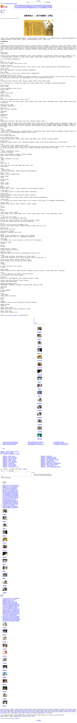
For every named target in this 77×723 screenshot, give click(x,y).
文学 (31, 712)
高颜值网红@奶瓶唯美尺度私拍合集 (10, 601)
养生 (51, 5)
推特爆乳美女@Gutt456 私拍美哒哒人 (10, 487)
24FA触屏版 (38, 720)
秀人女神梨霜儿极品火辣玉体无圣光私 (10, 493)
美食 (31, 6)
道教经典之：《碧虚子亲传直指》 (47, 460)
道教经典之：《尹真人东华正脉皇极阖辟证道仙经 (51, 466)
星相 (28, 6)
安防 (39, 6)
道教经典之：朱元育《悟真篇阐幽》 (10, 462)
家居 (42, 5)
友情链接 (17, 718)
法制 (24, 7)
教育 (21, 7)
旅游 (30, 6)
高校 (22, 7)
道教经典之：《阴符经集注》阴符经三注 (49, 462)
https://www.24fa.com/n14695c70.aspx (12, 315)
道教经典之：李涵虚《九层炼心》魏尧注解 (49, 464)
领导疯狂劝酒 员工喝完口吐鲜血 (9, 444)
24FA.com (38, 722)
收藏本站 (2, 716)
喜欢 (4, 448)
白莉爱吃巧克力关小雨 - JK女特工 (9, 599)
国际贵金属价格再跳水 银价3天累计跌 (35, 442)
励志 (37, 7)
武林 (48, 7)
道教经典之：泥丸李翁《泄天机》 (9, 464)
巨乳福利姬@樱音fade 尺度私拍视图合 (10, 494)
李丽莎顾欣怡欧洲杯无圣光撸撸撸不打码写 (11, 611)
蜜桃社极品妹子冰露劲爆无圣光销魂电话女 (11, 613)
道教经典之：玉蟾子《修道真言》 (9, 460)
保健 (48, 5)
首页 (15, 5)
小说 (45, 711)
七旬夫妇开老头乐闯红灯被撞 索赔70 (10, 442)
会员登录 (7, 3)
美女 (49, 711)
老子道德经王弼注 (11, 453)
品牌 (12, 710)
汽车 (37, 6)
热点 (17, 6)
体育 (17, 7)
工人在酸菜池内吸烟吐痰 (58, 442)
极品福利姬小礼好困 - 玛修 (8, 600)
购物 (42, 710)
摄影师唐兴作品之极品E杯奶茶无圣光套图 (11, 604)
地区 (50, 712)
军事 (26, 7)
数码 (51, 6)
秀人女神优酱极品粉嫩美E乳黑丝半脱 (10, 500)
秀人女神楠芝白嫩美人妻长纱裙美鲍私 (10, 504)
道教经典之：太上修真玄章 (46, 456)
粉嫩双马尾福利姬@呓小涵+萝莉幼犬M (10, 507)
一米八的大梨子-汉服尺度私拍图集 (10, 614)
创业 (21, 6)
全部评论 (25, 469)
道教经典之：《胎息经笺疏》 (9, 463)
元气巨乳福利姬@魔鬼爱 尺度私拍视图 (10, 495)
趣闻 (24, 6)
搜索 (49, 2)
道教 (49, 7)
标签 (1, 596)
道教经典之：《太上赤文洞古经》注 (48, 465)
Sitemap (33, 716)
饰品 (8, 710)
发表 (9, 477)
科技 (40, 6)
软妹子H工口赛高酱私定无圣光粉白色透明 (11, 609)
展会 (9, 711)
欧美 (54, 711)
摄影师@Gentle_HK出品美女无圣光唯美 (11, 486)
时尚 (39, 5)
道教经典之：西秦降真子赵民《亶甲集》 (49, 457)
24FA (42, 722)
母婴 (44, 5)
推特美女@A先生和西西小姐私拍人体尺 (11, 497)
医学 (15, 6)
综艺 (48, 6)
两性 (40, 7)
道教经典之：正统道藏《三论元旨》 (10, 458)
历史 (46, 7)
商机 (30, 5)
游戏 (28, 7)
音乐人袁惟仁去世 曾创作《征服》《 (35, 443)
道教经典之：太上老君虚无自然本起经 (48, 458)
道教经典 (5, 453)
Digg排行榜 (15, 3)
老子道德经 (17, 453)
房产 (35, 6)
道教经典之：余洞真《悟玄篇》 (9, 456)
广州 (46, 712)
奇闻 (22, 6)
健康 (49, 5)
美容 (35, 5)
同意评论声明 (5, 477)
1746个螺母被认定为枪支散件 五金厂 (60, 444)
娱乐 (42, 6)
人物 (15, 7)
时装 (37, 5)
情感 (42, 7)
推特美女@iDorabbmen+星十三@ (9, 499)
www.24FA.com (12, 718)
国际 (21, 5)
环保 (1, 711)
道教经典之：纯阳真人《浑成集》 (7, 452)
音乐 (49, 6)
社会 (33, 6)
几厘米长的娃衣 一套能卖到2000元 (60, 443)
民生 (22, 5)
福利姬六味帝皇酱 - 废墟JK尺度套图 (10, 603)
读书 (65, 711)
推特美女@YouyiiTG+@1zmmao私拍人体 (11, 485)
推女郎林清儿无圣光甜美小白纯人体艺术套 (11, 616)
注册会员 (11, 3)
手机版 (39, 1)
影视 (44, 6)
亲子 (46, 5)
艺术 (39, 7)
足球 (19, 7)
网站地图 (15, 716)
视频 (46, 6)
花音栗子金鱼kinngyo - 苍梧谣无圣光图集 (11, 610)
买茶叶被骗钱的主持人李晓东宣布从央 (35, 444)
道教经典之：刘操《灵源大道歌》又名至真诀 (9, 451)
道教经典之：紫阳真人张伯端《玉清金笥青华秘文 (51, 463)
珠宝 (40, 5)
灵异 (26, 6)
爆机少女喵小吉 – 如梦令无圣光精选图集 (11, 617)
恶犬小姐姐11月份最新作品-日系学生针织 (11, 606)
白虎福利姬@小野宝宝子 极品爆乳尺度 (10, 501)
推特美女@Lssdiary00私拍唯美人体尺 (10, 489)
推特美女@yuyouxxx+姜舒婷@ (9, 505)
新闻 (19, 5)
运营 (33, 7)
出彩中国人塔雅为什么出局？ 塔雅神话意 (11, 598)
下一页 (35, 323)
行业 (24, 5)
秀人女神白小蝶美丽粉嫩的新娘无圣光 (10, 492)
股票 (28, 5)
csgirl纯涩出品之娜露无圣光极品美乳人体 (11, 605)
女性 (31, 5)
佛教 (51, 7)
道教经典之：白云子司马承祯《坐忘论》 (11, 466)
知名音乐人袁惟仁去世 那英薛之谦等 (10, 443)
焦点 (17, 5)
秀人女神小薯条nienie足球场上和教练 (10, 498)
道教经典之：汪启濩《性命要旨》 (9, 465)
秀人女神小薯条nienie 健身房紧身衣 (10, 488)
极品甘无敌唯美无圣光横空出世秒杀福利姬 (11, 619)
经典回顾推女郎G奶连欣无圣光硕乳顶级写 (11, 618)
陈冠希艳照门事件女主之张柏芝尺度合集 (11, 612)
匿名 (10, 470)
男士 (33, 5)
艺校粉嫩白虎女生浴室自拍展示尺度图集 (11, 620)
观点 (19, 6)
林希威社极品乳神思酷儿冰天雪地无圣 (10, 502)
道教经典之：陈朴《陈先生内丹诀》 (10, 457)
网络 (35, 7)
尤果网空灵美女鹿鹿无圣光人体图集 (10, 607)
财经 (26, 5)
